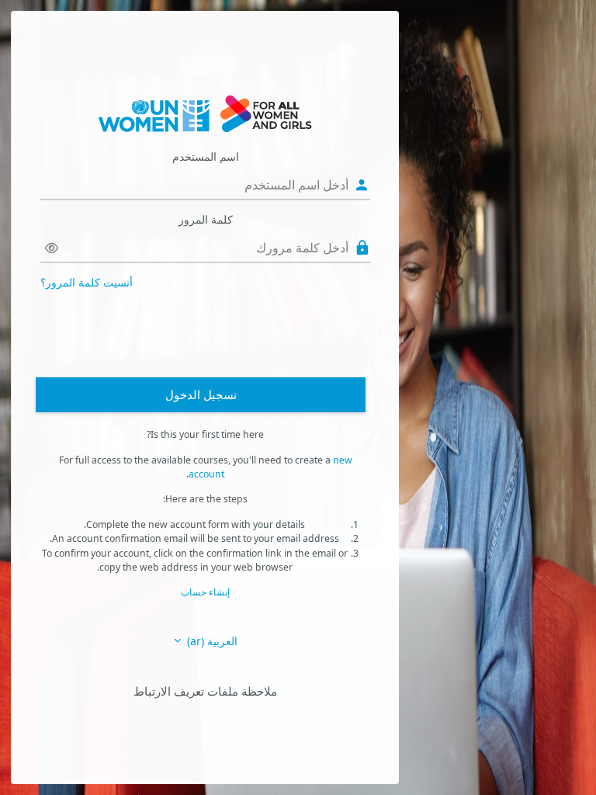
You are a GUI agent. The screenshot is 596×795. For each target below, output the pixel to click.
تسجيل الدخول (201, 394)
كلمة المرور (205, 219)
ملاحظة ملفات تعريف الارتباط (205, 691)
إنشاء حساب (205, 592)
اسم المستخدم (205, 156)
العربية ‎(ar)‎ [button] (210, 641)
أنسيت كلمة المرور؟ (86, 282)
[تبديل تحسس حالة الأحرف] (51, 248)
